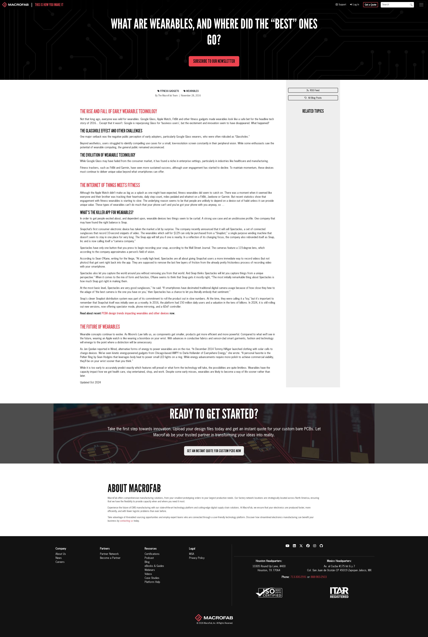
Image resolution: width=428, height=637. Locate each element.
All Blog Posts (314, 98)
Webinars (150, 570)
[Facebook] (308, 546)
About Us (61, 554)
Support (342, 5)
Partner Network (109, 554)
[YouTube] (287, 546)
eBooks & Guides (154, 566)
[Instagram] (314, 546)
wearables (192, 91)
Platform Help (152, 582)
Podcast (149, 558)
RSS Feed (314, 90)
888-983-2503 (319, 577)
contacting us (126, 521)
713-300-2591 (298, 577)
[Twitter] (301, 546)
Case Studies (152, 578)
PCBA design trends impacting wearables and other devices (135, 313)
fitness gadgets (169, 91)
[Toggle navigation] (421, 4)
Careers (60, 562)
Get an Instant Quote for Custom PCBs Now (214, 450)
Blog (147, 562)
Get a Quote (370, 5)
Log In (355, 5)
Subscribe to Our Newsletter (214, 61)
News (59, 558)
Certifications (152, 554)
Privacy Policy (196, 558)
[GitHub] (321, 546)
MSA (191, 554)
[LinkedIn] (294, 546)
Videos (148, 574)
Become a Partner (110, 558)
